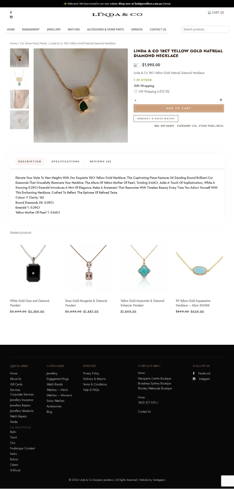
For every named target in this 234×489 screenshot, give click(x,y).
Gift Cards (16, 384)
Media (14, 422)
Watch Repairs (18, 416)
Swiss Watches (55, 401)
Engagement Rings (58, 379)
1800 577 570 (147, 403)
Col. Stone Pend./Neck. (33, 43)
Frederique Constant (22, 448)
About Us (15, 379)
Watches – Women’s (59, 395)
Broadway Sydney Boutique (154, 383)
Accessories (54, 406)
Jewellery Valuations (21, 411)
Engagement (31, 29)
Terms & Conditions (95, 384)
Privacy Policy (91, 373)
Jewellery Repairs (20, 405)
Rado (13, 432)
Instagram (204, 379)
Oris (12, 443)
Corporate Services (22, 394)
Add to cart (178, 108)
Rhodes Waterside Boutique (155, 388)
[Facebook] (11, 12)
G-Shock (15, 470)
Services (137, 29)
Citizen (14, 465)
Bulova (14, 459)
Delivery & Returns (94, 379)
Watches (74, 29)
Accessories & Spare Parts (105, 29)
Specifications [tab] (66, 161)
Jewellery (54, 29)
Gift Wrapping (144, 86)
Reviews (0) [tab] (101, 161)
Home (11, 29)
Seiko (13, 454)
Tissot (13, 437)
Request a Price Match (155, 118)
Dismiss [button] (166, 3)
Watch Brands (55, 384)
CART (218, 12)
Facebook (204, 373)
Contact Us (158, 29)
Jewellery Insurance (21, 400)
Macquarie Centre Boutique (154, 378)
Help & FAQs (91, 390)
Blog (49, 412)
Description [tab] (29, 161)
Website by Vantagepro (152, 480)
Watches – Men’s (57, 390)
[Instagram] (11, 17)
